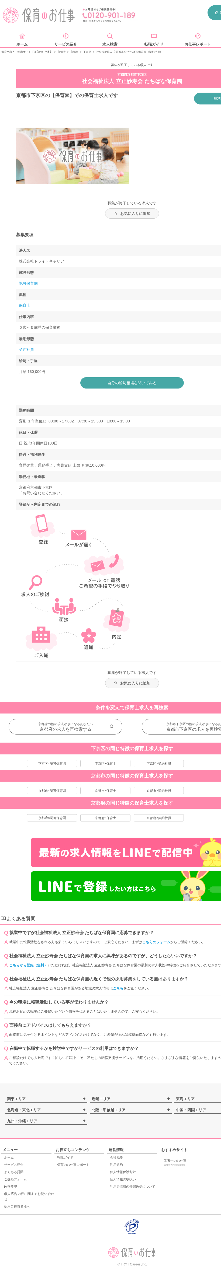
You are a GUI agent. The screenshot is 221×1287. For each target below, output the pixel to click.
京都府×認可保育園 (52, 818)
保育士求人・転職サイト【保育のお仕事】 (27, 51)
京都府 (61, 51)
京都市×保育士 (105, 791)
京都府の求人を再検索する (65, 729)
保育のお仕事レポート (73, 1165)
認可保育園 (28, 283)
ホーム (9, 1157)
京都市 (74, 51)
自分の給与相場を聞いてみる (132, 383)
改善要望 (10, 1186)
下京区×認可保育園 (52, 763)
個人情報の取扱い (123, 1179)
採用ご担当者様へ (17, 1206)
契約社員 (26, 349)
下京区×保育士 (105, 763)
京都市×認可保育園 (52, 791)
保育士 (24, 305)
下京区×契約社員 (159, 763)
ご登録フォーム (15, 1179)
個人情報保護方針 (123, 1172)
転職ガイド (65, 1157)
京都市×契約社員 (159, 791)
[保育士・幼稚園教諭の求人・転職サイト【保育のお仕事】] (39, 15)
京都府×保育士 (105, 818)
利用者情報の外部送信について (132, 1186)
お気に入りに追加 (135, 213)
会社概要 (116, 1157)
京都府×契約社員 (159, 818)
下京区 (87, 51)
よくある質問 (13, 1172)
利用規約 (116, 1165)
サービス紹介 (13, 1165)
